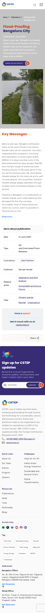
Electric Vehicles (9, 547)
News (4, 498)
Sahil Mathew (27, 260)
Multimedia (7, 507)
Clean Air (36, 541)
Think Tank (7, 541)
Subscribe (32, 385)
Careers (5, 477)
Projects (6, 472)
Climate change (26, 297)
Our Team (6, 463)
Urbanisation (34, 302)
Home (5, 17)
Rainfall (22, 302)
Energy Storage (8, 553)
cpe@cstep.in (22, 324)
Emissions (22, 553)
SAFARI (32, 553)
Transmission (7, 560)
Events (5, 467)
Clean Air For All (31, 458)
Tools (4, 502)
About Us (6, 458)
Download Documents (14, 63)
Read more (7, 216)
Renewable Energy (22, 541)
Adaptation (36, 547)
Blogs (4, 512)
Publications (15, 17)
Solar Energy (23, 547)
